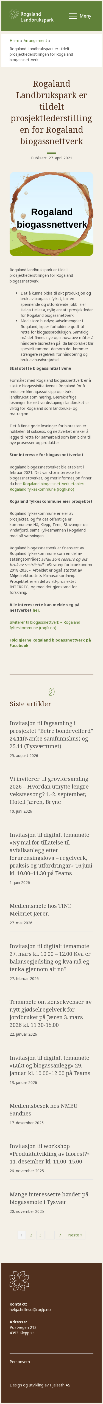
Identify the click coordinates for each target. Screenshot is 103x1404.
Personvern (20, 1362)
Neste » (75, 1235)
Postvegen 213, (24, 1327)
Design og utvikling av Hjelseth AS (40, 1385)
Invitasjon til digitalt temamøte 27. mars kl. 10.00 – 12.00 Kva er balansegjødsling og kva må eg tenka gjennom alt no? (50, 957)
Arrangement (35, 40)
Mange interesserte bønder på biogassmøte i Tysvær (49, 1198)
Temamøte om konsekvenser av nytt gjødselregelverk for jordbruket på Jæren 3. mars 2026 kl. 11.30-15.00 (51, 1013)
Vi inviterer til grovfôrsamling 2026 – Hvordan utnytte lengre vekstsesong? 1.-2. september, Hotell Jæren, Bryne (49, 790)
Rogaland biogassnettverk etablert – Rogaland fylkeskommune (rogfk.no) (49, 486)
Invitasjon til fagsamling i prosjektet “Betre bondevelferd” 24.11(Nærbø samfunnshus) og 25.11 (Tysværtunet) (51, 734)
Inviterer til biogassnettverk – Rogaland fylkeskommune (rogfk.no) (45, 625)
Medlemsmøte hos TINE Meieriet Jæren (40, 909)
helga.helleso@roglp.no (30, 1309)
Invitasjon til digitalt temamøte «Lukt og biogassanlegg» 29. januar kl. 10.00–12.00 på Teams (50, 1065)
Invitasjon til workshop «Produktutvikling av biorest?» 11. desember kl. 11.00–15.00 (50, 1153)
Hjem (14, 40)
